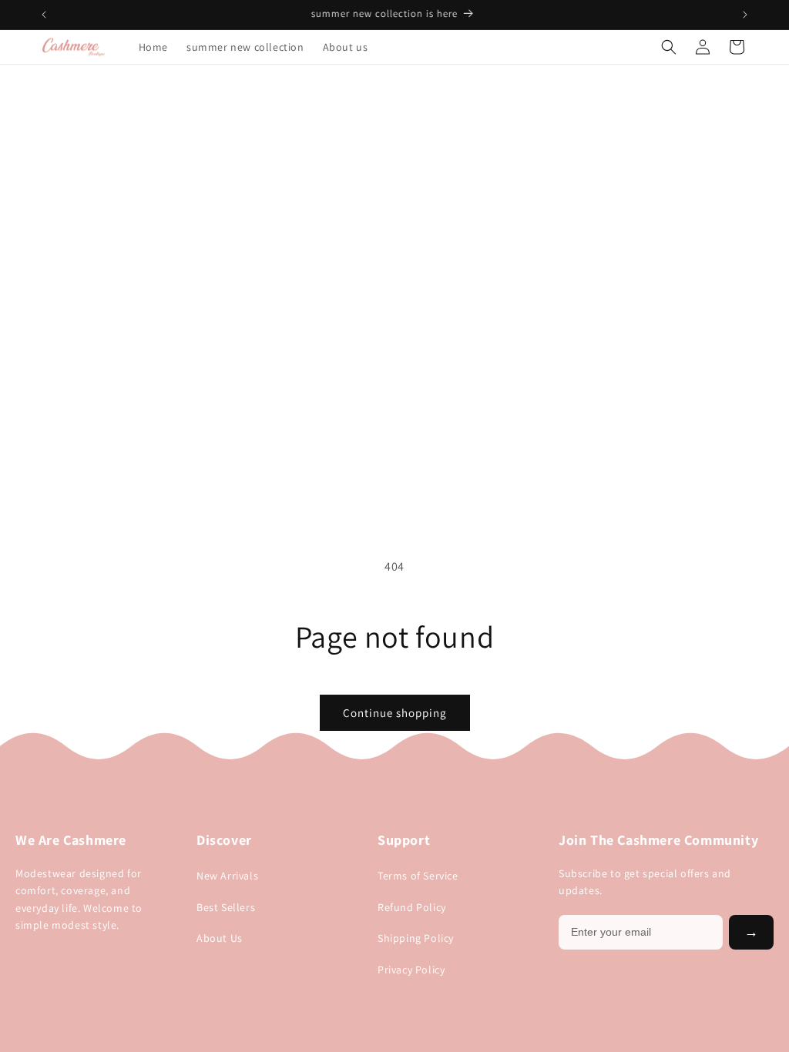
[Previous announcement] (44, 14)
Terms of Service (418, 876)
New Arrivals (227, 876)
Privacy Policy (411, 970)
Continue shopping (395, 712)
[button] (669, 47)
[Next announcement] (745, 14)
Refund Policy (412, 907)
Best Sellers (225, 907)
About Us (219, 938)
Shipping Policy (416, 938)
